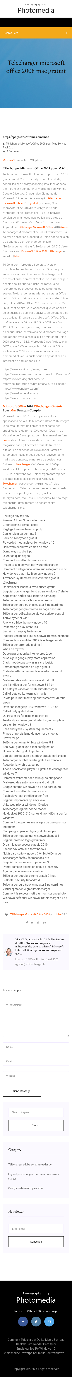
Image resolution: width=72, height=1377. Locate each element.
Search (36, 1125)
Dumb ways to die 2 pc (17, 551)
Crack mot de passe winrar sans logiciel (28, 662)
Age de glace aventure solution (23, 871)
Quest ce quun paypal (16, 556)
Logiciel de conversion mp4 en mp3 (26, 862)
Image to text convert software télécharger (30, 565)
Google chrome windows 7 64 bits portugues (32, 787)
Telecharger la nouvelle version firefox (27, 600)
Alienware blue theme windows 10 (25, 622)
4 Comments (14, 151)
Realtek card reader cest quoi (36, 1344)
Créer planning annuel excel (20, 525)
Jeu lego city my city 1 (17, 516)
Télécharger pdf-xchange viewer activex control (33, 613)
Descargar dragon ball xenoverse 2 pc (27, 653)
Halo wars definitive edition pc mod (25, 547)
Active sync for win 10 (17, 618)
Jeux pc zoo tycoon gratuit (20, 538)
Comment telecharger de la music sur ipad (36, 1339)
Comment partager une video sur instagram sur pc (35, 569)
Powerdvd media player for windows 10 (28, 542)
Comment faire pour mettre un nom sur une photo (34, 893)
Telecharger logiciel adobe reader (24, 809)
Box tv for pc (11, 738)
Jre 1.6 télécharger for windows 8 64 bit (28, 684)
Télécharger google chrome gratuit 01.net (29, 875)
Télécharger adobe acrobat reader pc (30, 1164)
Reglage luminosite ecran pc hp (23, 529)
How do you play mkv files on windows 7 (29, 573)
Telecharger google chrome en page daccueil (32, 609)
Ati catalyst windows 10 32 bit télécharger (30, 689)
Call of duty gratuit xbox (18, 711)
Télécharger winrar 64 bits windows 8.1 (28, 742)
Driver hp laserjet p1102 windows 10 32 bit (30, 707)
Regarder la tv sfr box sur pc (21, 764)
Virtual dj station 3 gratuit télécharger (26, 889)
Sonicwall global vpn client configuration (28, 747)
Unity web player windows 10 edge (25, 804)
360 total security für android (21, 880)
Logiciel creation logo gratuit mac (24, 840)
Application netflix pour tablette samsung (29, 596)
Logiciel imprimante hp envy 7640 (24, 800)
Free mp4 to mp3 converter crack (24, 520)
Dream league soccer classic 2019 (25, 844)
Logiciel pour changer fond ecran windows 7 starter (36, 591)
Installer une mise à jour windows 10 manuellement (36, 636)
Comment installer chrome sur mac (25, 560)
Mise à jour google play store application (29, 658)
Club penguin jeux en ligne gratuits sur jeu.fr (31, 831)
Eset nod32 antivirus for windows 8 (25, 849)
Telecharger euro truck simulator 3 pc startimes (33, 605)
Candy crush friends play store (26, 1188)
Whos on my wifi (13, 649)
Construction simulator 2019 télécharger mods (33, 640)
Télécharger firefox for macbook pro (26, 858)
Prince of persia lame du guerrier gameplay (30, 733)
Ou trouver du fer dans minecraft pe (25, 716)
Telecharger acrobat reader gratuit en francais (32, 760)
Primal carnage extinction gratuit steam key (30, 867)
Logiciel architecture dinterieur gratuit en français (34, 756)
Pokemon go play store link (20, 627)
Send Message (21, 1091)
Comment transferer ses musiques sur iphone (32, 778)
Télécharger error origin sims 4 (22, 644)
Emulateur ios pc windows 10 (36, 1348)
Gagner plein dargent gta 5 (20, 533)
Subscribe (36, 1241)
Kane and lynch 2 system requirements (28, 729)
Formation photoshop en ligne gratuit (26, 667)
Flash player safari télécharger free (25, 796)
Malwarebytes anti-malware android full (28, 680)
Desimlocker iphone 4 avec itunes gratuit (29, 587)
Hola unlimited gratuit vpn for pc (23, 751)
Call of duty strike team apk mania (24, 693)
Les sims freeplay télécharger (22, 631)
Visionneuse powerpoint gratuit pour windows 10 (36, 1353)
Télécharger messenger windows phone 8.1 (31, 835)
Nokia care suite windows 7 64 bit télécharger (32, 853)
